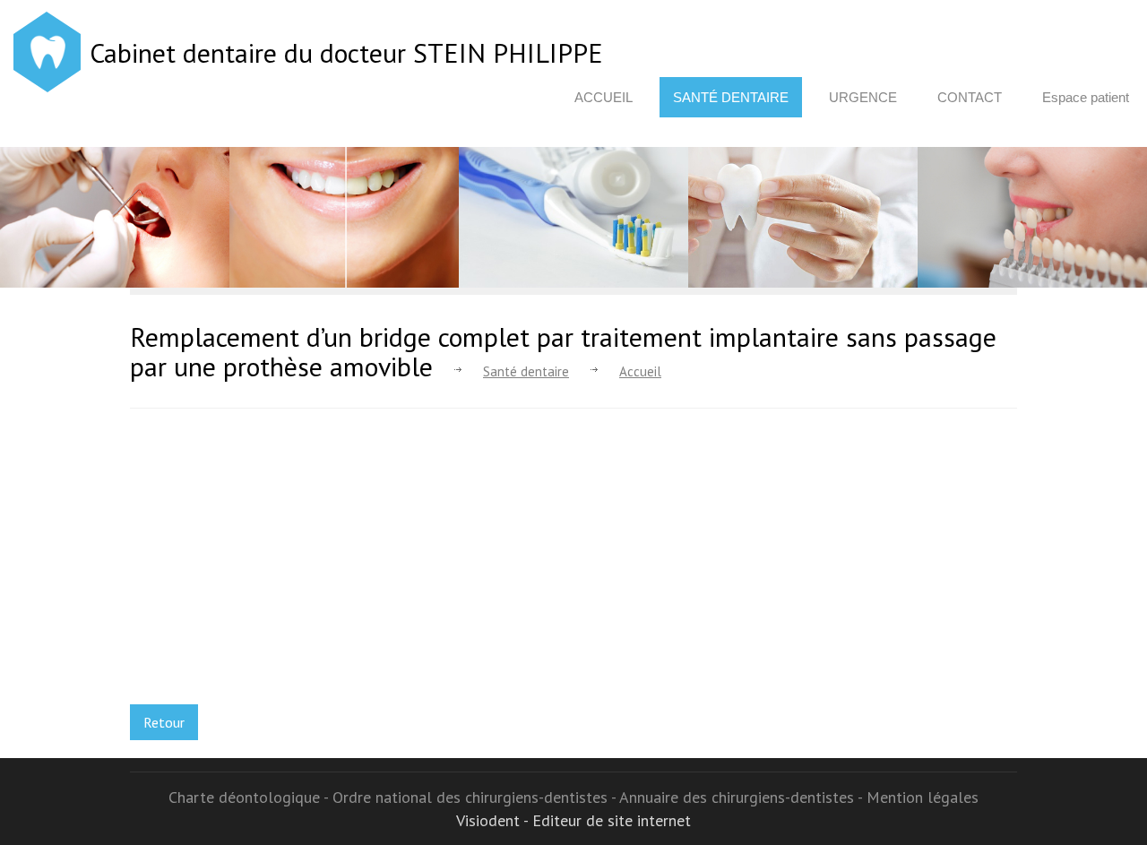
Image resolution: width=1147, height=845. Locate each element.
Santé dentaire (731, 97)
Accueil (603, 97)
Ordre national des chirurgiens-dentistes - (475, 797)
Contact (969, 97)
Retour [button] (164, 722)
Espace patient (1085, 97)
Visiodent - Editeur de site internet (573, 820)
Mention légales (923, 797)
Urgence (863, 97)
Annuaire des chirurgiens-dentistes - (743, 797)
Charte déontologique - (250, 797)
